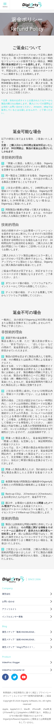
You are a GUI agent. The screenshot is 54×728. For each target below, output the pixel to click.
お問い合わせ (8, 601)
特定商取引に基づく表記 (25, 692)
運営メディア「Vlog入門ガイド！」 (18, 647)
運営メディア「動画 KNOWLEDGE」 (19, 631)
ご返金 (48, 695)
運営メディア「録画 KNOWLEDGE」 (19, 639)
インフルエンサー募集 (12, 616)
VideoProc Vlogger (11, 662)
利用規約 (7, 692)
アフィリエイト (9, 609)
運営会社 (6, 593)
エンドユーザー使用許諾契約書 (28, 695)
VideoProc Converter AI (13, 669)
